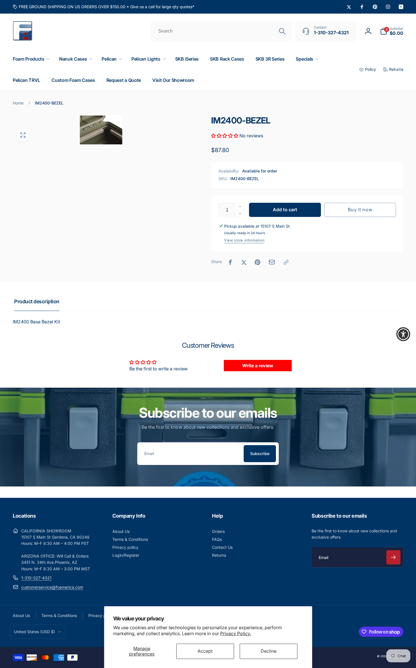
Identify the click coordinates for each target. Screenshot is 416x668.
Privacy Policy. (235, 633)
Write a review (257, 365)
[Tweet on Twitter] (244, 262)
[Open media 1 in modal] (100, 130)
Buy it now (360, 209)
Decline (268, 651)
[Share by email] (271, 262)
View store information (244, 240)
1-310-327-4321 (36, 577)
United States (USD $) (34, 631)
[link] (103, 7)
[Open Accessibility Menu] (403, 334)
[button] (391, 31)
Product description (36, 301)
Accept (205, 651)
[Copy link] (286, 262)
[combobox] (221, 31)
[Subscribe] (393, 557)
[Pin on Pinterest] (257, 262)
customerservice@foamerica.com (52, 587)
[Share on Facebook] (230, 262)
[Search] (282, 31)
